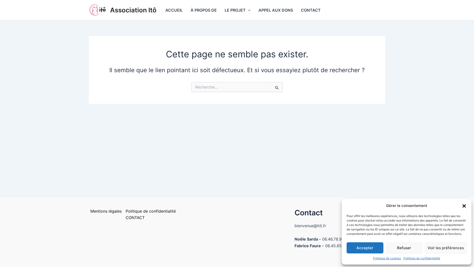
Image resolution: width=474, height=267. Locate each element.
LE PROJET (235, 10)
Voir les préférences (446, 247)
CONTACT (311, 10)
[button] (464, 205)
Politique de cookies (387, 258)
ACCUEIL (174, 10)
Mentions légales (106, 211)
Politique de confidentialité (421, 258)
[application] (248, 10)
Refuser (404, 247)
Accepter (364, 247)
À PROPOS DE (204, 10)
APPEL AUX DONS (275, 10)
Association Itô (133, 10)
